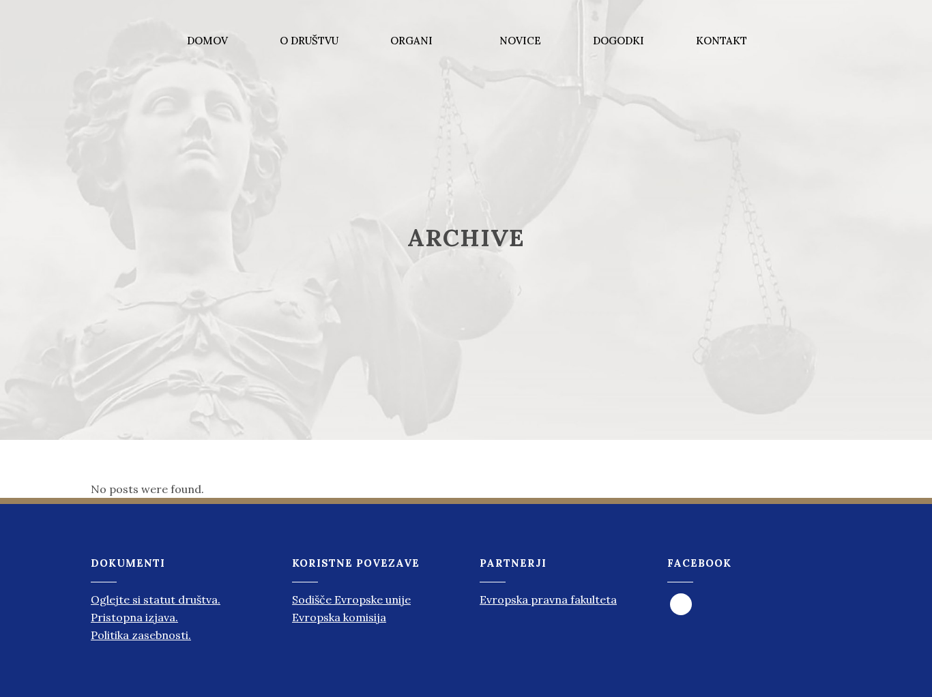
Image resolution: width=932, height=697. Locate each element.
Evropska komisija (339, 617)
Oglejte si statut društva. (155, 599)
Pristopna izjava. (134, 617)
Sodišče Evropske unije (351, 599)
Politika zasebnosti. (141, 635)
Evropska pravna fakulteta (548, 599)
